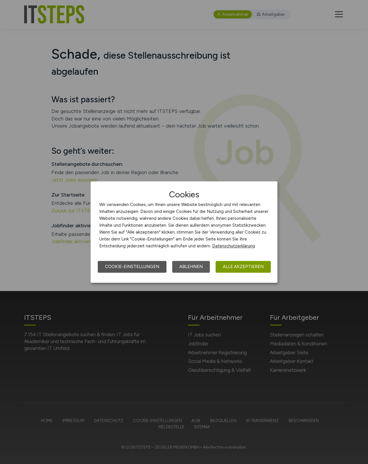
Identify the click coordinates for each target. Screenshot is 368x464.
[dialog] (184, 232)
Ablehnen (191, 266)
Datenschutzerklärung (233, 246)
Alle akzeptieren (243, 266)
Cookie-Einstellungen (132, 266)
